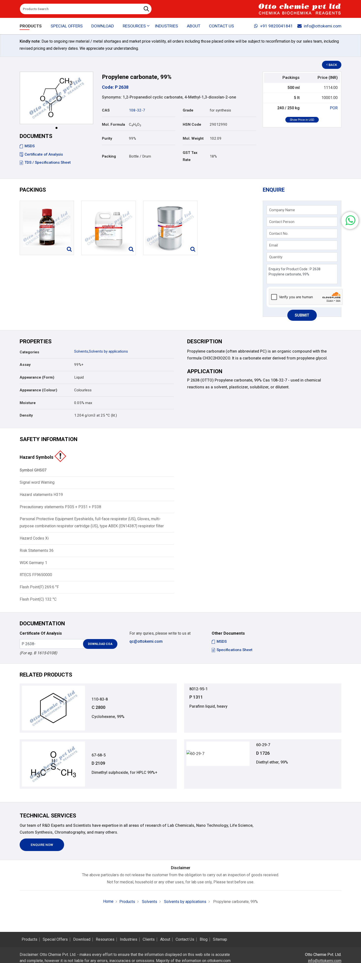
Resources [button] (134, 26)
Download (102, 26)
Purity (107, 138)
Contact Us (221, 26)
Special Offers (67, 26)
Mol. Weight (193, 138)
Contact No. (278, 233)
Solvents (81, 351)
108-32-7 (137, 110)
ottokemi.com (219, 960)
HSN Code (192, 124)
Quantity (275, 257)
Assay (25, 364)
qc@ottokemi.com (146, 641)
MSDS (30, 146)
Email (273, 245)
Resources (105, 939)
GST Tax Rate (190, 156)
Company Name (282, 210)
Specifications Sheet (234, 650)
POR (334, 108)
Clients (149, 939)
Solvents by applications (108, 351)
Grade (188, 110)
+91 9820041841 (276, 26)
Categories (29, 352)
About (193, 26)
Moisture (28, 403)
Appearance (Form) (37, 377)
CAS (106, 110)
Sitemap (220, 939)
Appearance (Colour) (38, 390)
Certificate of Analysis (44, 154)
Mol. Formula (113, 124)
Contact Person (281, 222)
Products (31, 26)
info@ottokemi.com (322, 26)
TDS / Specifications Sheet (48, 162)
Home (108, 901)
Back (333, 65)
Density (26, 415)
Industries (166, 26)
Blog (204, 939)
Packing (109, 156)
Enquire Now (42, 845)
